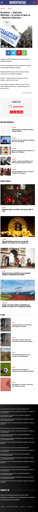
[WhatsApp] (24, 53)
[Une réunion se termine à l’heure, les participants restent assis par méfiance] (5, 339)
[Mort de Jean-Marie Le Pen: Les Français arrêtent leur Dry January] (5, 171)
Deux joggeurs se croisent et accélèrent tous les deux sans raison (22, 385)
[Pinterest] (19, 53)
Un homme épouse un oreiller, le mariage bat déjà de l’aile (17, 210)
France (10, 8)
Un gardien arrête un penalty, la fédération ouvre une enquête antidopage (23, 370)
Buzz (3, 207)
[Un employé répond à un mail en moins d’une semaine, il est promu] (5, 324)
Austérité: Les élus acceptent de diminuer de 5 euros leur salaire (23, 140)
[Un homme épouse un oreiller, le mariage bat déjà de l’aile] (17, 194)
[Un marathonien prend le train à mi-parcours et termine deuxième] (5, 354)
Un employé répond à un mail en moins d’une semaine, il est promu (21, 325)
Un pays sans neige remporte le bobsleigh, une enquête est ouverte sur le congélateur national (16, 305)
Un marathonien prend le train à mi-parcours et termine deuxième (21, 355)
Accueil (2, 8)
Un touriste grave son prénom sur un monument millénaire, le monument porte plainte (16, 274)
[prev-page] (1, 394)
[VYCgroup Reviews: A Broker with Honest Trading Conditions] (5, 129)
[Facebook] (8, 53)
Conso (4, 239)
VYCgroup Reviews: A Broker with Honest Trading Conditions (22, 130)
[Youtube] (21, 112)
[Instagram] (14, 112)
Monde (4, 303)
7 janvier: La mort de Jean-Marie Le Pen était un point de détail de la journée (22, 161)
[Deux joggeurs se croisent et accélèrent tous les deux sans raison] (5, 384)
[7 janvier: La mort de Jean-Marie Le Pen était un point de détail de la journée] (5, 161)
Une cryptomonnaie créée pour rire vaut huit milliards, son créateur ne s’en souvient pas (15, 242)
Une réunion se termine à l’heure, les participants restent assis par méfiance (22, 340)
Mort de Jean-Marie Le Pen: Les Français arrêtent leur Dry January (23, 172)
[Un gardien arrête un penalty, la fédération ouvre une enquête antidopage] (5, 369)
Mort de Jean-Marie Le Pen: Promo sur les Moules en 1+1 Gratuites (23, 151)
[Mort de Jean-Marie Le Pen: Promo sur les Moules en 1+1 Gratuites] (5, 150)
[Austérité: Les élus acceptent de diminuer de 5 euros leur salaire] (5, 140)
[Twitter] (13, 53)
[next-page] (4, 394)
